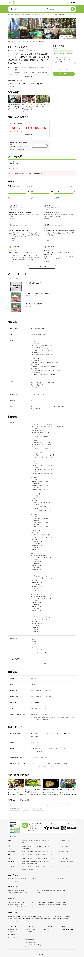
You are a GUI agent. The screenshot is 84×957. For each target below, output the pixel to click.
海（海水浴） (29, 890)
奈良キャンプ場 (56, 858)
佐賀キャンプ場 (33, 867)
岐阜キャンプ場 (25, 854)
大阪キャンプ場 (25, 858)
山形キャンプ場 (65, 840)
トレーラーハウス (55, 878)
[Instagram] (61, 929)
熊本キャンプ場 (49, 867)
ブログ (29, 41)
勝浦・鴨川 (26, 808)
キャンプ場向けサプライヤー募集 (32, 945)
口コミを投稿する (69, 186)
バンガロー (25, 878)
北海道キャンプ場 (26, 840)
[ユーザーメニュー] (73, 2)
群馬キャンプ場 (25, 848)
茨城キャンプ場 (57, 846)
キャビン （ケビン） (33, 878)
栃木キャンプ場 (65, 846)
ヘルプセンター (46, 929)
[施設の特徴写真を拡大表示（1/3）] (14, 99)
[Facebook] (69, 929)
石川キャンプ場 (56, 851)
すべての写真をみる (66, 36)
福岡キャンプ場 (25, 867)
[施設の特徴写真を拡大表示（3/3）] (43, 99)
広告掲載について (29, 939)
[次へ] (74, 62)
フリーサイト (47, 878)
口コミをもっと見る (63, 69)
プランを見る (64, 73)
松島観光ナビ (66, 918)
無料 (38, 890)
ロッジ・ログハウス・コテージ (15, 878)
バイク (54, 890)
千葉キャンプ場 (50, 846)
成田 (36, 805)
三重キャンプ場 (49, 854)
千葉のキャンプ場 (36, 14)
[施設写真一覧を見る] (25, 28)
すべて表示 (11, 218)
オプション (15, 168)
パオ (66, 878)
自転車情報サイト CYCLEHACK (61, 916)
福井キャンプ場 (64, 851)
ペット (43, 892)
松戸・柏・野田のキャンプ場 (48, 14)
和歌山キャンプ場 (65, 858)
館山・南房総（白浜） (38, 808)
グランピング (22, 881)
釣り (51, 890)
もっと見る (27, 76)
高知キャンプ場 (33, 863)
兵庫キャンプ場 (33, 858)
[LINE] (64, 929)
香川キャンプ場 (64, 861)
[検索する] (73, 9)
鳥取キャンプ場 (41, 861)
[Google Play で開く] (71, 828)
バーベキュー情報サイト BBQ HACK (16, 918)
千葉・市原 (12, 805)
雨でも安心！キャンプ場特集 (48, 904)
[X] (66, 929)
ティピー (62, 878)
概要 (9, 41)
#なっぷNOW (28, 931)
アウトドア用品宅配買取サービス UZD (52, 918)
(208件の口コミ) (31, 50)
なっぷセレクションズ (30, 929)
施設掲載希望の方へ (29, 942)
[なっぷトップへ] (11, 2)
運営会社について (12, 929)
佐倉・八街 (56, 805)
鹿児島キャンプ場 (26, 869)
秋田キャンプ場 (57, 840)
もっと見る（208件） (42, 266)
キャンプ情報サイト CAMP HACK (15, 916)
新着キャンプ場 (45, 902)
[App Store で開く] (54, 828)
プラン (14, 41)
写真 (19, 41)
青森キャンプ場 (34, 840)
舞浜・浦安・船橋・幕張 (25, 805)
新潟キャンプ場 (41, 851)
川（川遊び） (22, 890)
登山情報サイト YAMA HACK (31, 916)
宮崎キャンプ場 (64, 867)
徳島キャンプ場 (72, 861)
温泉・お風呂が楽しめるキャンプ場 (16, 902)
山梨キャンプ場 (25, 851)
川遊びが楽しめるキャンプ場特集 (28, 907)
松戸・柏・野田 (45, 805)
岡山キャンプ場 (25, 861)
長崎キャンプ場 (41, 867)
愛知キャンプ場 (41, 854)
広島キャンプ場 (33, 861)
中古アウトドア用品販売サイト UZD (34, 918)
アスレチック (31, 892)
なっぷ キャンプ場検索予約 (14, 14)
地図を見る (21, 50)
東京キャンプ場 (25, 846)
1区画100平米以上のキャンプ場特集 (58, 902)
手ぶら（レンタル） (44, 890)
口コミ (23, 41)
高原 (35, 890)
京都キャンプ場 (41, 858)
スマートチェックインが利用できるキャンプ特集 (30, 904)
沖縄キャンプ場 (34, 869)
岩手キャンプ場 (42, 840)
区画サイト (41, 878)
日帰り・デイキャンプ (13, 890)
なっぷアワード (28, 937)
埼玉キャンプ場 (42, 846)
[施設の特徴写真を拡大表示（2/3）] (28, 99)
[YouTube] (72, 929)
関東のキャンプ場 (26, 14)
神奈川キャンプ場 (34, 846)
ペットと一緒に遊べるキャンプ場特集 (33, 902)
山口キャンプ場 (56, 861)
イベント (35, 41)
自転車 (36, 892)
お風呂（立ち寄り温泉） (13, 892)
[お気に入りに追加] (22, 780)
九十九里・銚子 (66, 805)
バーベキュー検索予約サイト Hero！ (16, 921)
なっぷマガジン (28, 934)
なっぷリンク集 (11, 934)
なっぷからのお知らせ (13, 937)
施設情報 (41, 41)
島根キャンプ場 (49, 861)
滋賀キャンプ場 (49, 858)
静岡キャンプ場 (33, 854)
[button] (24, 211)
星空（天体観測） (24, 892)
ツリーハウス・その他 (13, 881)
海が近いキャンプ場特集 (13, 904)
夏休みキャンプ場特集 (61, 904)
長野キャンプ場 (33, 851)
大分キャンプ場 (56, 867)
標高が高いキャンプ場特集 (14, 907)
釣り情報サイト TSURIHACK (46, 916)
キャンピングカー (61, 890)
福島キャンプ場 (25, 842)
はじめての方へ (11, 931)
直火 (40, 892)
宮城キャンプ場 (50, 840)
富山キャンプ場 (49, 851)
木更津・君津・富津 (14, 808)
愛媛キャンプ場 (25, 863)
